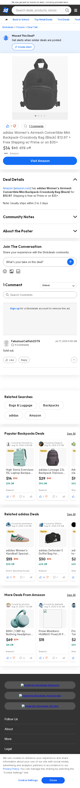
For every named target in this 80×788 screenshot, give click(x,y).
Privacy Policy (11, 768)
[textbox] (35, 261)
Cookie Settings (28, 780)
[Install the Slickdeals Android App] (40, 695)
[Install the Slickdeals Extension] (40, 685)
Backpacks (51, 405)
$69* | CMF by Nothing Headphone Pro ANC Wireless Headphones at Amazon (19, 632)
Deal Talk (33, 27)
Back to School (21, 19)
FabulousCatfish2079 (25, 341)
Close (53, 780)
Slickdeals (8, 27)
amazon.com (22, 188)
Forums (20, 27)
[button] (14, 126)
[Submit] (7, 294)
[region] (40, 771)
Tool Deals (63, 19)
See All (71, 433)
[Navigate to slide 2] (38, 115)
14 (44, 577)
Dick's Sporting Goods (18, 570)
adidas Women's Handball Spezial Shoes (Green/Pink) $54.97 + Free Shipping (18, 552)
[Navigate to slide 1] (35, 115)
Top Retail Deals (43, 19)
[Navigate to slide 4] (44, 115)
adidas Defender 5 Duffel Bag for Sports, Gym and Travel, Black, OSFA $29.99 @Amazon (51, 552)
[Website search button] (67, 10)
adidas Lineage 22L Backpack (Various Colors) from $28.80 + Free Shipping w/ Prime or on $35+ (52, 471)
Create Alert (24, 47)
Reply (24, 360)
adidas (13, 415)
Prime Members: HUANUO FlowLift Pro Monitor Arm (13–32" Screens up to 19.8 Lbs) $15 (52, 632)
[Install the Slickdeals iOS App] (40, 706)
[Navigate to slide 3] (41, 115)
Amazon (8, 188)
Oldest (46, 285)
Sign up (15, 308)
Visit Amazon (40, 161)
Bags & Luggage (20, 405)
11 (11, 577)
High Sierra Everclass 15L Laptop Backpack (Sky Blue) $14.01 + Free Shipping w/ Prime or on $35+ (19, 471)
